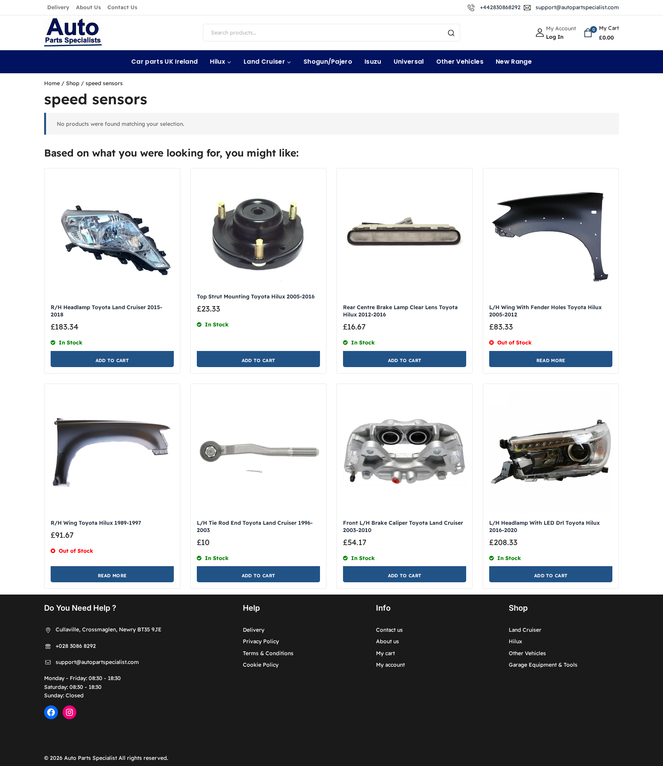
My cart (385, 653)
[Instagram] (69, 712)
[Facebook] (51, 712)
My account (390, 664)
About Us (88, 7)
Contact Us (122, 7)
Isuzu (372, 61)
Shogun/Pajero (327, 61)
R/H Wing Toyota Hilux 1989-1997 (96, 522)
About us (387, 641)
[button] (112, 359)
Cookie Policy (261, 664)
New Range (514, 61)
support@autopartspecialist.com (97, 662)
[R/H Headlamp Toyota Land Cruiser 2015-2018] (112, 236)
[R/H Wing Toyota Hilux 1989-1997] (112, 451)
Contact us (389, 629)
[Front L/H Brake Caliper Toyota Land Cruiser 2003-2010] (404, 451)
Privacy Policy (261, 641)
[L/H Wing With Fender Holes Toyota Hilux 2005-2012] (550, 236)
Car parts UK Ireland (164, 61)
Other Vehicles (459, 61)
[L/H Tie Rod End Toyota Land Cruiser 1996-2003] (258, 451)
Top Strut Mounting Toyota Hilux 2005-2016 (256, 296)
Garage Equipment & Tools (543, 664)
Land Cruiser (525, 629)
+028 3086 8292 (76, 645)
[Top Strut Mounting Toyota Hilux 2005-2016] (258, 231)
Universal (409, 61)
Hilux (515, 641)
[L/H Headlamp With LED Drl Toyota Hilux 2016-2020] (550, 451)
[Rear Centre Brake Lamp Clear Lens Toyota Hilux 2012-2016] (404, 236)
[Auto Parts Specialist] (73, 33)
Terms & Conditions (268, 653)
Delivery (58, 7)
